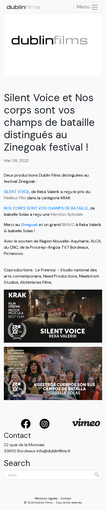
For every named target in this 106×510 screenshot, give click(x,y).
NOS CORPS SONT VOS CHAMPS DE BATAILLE (46, 208)
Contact (66, 498)
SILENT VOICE (16, 191)
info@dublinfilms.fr (54, 451)
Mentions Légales (46, 498)
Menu (84, 6)
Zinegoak (29, 224)
